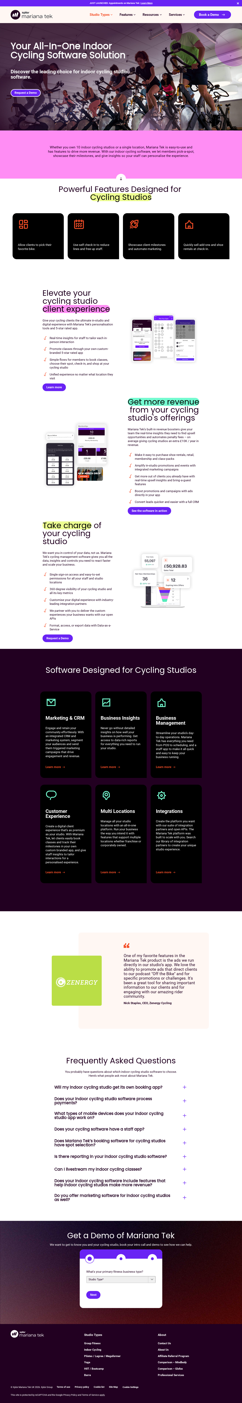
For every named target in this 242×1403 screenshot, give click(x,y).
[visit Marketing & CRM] (65, 734)
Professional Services (171, 1375)
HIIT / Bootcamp (94, 1368)
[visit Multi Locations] (121, 834)
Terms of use (63, 1387)
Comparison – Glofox (170, 1368)
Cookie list (99, 1387)
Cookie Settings (131, 1387)
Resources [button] (151, 15)
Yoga (87, 1362)
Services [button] (175, 15)
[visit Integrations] (176, 834)
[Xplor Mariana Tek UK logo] (32, 15)
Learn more (54, 387)
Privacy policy (82, 1387)
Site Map (113, 1387)
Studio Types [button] (100, 15)
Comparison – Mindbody (172, 1362)
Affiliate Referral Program (173, 1356)
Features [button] (126, 15)
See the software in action (149, 511)
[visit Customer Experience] (65, 834)
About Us (163, 1349)
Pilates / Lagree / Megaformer (102, 1356)
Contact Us (164, 1343)
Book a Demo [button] (209, 15)
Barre (87, 1375)
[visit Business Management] (176, 734)
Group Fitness (92, 1343)
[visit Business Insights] (121, 734)
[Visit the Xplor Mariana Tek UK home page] (47, 1334)
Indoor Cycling (92, 1349)
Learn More (147, 3)
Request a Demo (26, 92)
